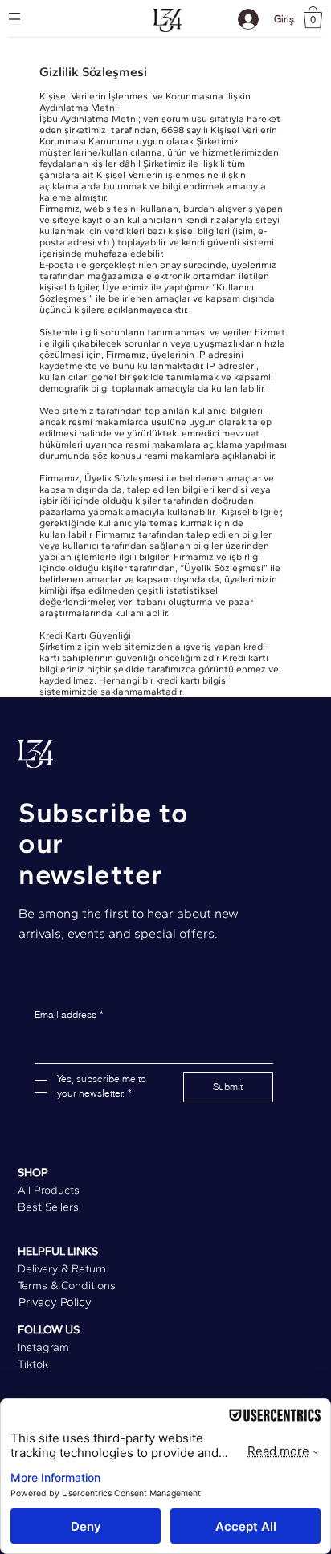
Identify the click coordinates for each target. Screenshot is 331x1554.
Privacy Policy (55, 1302)
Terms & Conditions (67, 1285)
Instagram (43, 1347)
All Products (49, 1190)
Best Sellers (48, 1207)
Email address (69, 1014)
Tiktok (33, 1364)
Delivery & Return (62, 1269)
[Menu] (14, 19)
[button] (313, 17)
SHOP (33, 1172)
